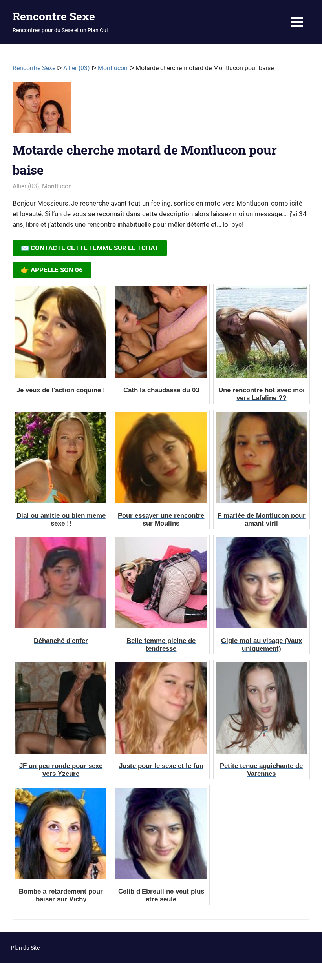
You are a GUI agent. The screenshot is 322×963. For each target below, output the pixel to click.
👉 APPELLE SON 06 (52, 270)
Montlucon (113, 68)
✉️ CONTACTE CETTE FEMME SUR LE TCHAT (90, 248)
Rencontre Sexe (54, 16)
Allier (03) (76, 68)
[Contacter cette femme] (42, 111)
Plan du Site (25, 948)
